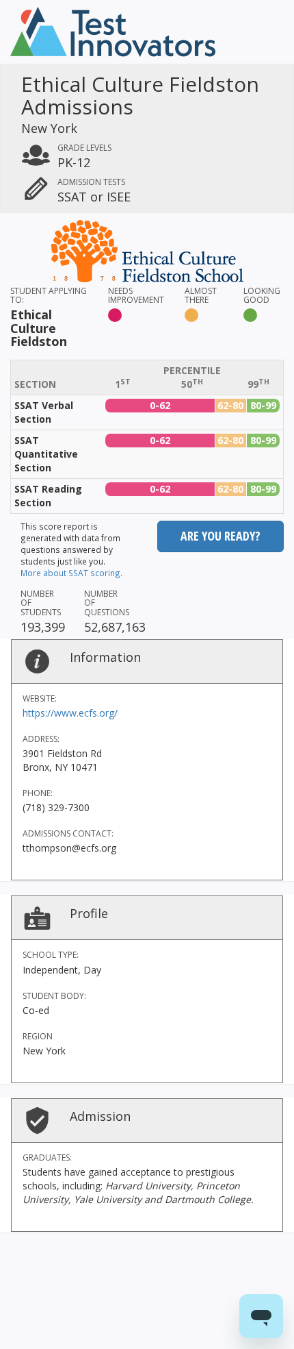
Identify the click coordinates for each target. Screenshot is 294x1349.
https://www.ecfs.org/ (70, 712)
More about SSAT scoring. (71, 572)
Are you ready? (220, 536)
